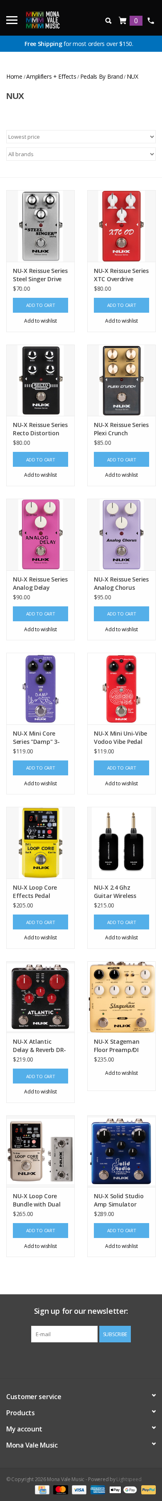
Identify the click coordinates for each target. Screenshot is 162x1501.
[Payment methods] (41, 1489)
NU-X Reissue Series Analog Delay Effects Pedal (40, 583)
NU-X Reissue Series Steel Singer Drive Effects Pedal (40, 275)
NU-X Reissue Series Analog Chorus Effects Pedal (121, 583)
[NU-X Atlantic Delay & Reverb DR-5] (40, 997)
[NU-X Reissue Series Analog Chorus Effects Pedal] (121, 534)
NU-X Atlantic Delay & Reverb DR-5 (39, 1046)
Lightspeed (128, 1479)
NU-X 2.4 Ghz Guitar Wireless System (115, 891)
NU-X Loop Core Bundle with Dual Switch (37, 1200)
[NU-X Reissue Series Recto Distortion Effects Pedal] (40, 380)
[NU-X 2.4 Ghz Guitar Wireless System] (121, 842)
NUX (132, 76)
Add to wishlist (40, 320)
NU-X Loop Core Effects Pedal (35, 891)
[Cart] (123, 21)
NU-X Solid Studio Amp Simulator (118, 1200)
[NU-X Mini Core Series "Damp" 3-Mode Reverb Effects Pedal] (40, 688)
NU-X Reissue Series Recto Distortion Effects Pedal (40, 429)
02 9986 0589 (150, 20)
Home (14, 76)
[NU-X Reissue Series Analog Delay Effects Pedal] (40, 534)
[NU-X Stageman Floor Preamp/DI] (121, 997)
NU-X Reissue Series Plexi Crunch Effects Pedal (121, 429)
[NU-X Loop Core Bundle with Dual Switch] (40, 1151)
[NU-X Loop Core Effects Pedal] (40, 842)
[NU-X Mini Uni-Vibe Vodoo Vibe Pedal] (121, 688)
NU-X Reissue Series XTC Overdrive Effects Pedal (121, 275)
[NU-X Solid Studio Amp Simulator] (121, 1151)
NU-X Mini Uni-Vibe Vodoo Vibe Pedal (120, 737)
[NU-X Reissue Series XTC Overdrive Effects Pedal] (121, 226)
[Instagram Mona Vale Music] (88, 1359)
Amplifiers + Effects (51, 76)
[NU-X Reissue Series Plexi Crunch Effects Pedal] (121, 380)
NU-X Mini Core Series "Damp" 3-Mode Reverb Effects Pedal (36, 737)
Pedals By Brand (101, 76)
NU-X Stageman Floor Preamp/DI (116, 1046)
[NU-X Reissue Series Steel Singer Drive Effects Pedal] (40, 226)
